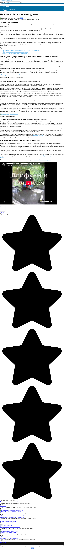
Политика (2, 543)
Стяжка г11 (3, 506)
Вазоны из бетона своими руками (9, 538)
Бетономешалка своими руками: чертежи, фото (12, 517)
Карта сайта (3, 542)
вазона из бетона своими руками (42, 160)
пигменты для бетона (38, 135)
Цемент (5, 10)
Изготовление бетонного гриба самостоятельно (15, 53)
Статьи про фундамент (9, 9)
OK (32, 548)
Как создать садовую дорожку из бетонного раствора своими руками (21, 50)
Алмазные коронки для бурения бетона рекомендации (14, 501)
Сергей (2, 212)
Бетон (4, 7)
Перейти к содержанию (6, 0)
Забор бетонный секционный (8, 521)
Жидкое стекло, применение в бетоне (10, 527)
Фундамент (6, 6)
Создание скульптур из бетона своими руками (15, 52)
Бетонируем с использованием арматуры (11, 511)
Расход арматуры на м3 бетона (8, 532)
